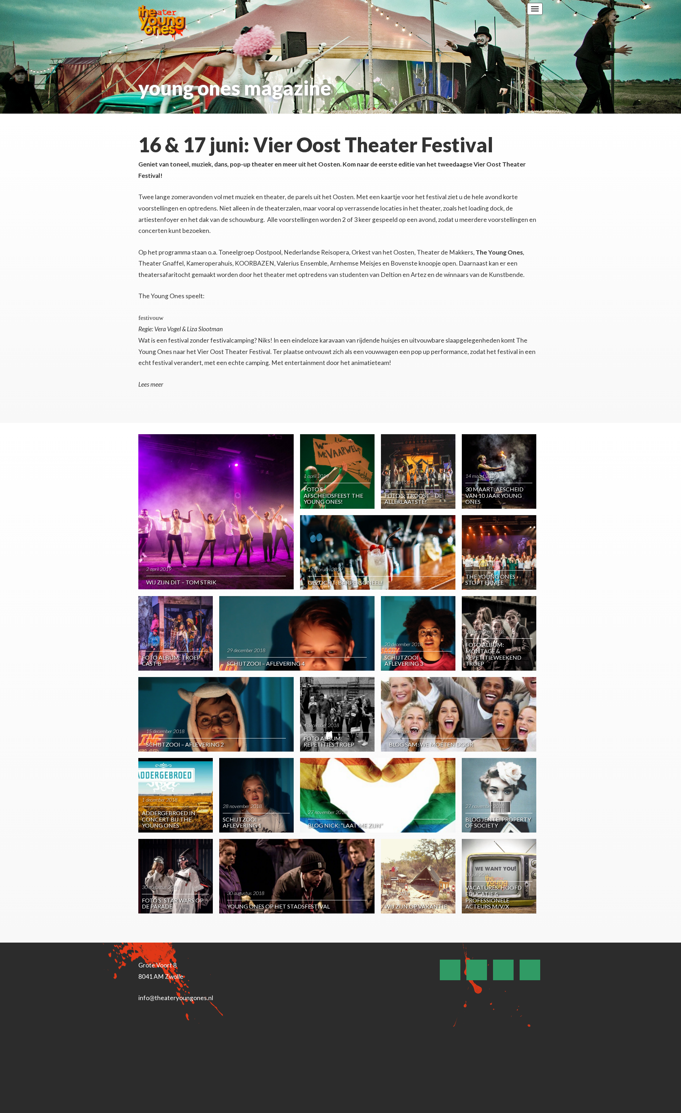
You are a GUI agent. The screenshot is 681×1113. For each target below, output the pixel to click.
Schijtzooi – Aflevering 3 (403, 660)
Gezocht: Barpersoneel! (345, 582)
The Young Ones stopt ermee (490, 579)
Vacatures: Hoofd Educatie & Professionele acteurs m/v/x (493, 897)
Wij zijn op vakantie (415, 906)
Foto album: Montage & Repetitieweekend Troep (493, 654)
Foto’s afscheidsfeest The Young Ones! (333, 495)
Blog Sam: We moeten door (431, 744)
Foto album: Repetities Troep (329, 741)
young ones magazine (234, 88)
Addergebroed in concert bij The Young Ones (168, 819)
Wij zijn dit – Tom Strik (181, 582)
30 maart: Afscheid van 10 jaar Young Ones (494, 495)
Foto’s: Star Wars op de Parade (173, 903)
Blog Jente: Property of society (498, 822)
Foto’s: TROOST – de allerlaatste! (413, 498)
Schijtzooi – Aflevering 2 (185, 744)
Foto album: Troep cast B (171, 660)
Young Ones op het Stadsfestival (278, 906)
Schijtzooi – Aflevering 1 (242, 822)
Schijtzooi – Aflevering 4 (266, 663)
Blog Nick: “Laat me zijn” (345, 825)
